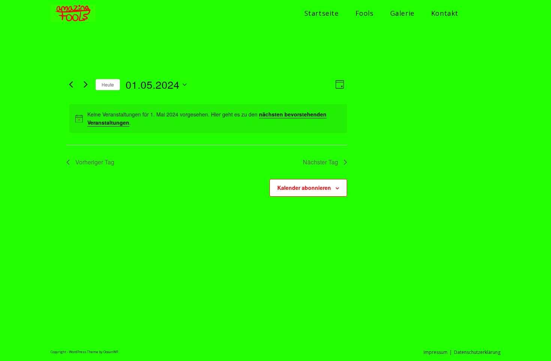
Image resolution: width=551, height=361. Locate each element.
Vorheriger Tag (94, 162)
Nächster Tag (320, 162)
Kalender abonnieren (304, 187)
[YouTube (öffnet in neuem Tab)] (497, 13)
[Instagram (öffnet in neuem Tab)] (486, 13)
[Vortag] (70, 84)
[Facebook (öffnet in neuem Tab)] (475, 13)
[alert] (208, 118)
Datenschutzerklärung (477, 352)
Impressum (436, 352)
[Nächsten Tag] (85, 84)
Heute (108, 84)
